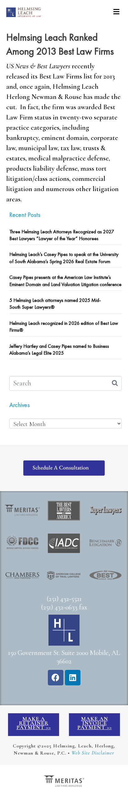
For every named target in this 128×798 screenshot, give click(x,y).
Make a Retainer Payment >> (33, 723)
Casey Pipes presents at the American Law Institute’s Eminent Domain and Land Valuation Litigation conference (65, 280)
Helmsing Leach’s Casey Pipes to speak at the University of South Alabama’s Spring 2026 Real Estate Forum (63, 257)
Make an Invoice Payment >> (94, 723)
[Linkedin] (72, 677)
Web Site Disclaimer (92, 753)
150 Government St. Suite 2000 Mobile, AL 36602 (64, 657)
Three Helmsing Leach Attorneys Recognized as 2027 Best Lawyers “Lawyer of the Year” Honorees (61, 235)
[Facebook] (55, 677)
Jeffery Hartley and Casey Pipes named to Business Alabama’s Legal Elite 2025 (59, 349)
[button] (116, 11)
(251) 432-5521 (64, 599)
